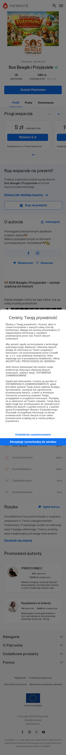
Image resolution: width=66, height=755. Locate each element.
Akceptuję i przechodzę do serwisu (33, 441)
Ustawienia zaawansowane (33, 434)
